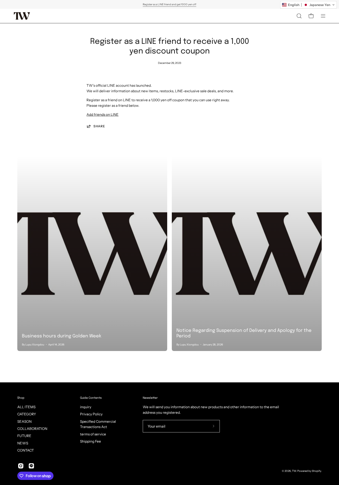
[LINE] (31, 465)
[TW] (22, 16)
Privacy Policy (91, 414)
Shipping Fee (90, 441)
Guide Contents (91, 397)
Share (99, 126)
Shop (20, 397)
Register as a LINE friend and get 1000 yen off (169, 4)
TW (294, 471)
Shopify (316, 471)
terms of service (93, 434)
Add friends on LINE (102, 114)
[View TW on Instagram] (20, 465)
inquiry (85, 407)
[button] (299, 16)
